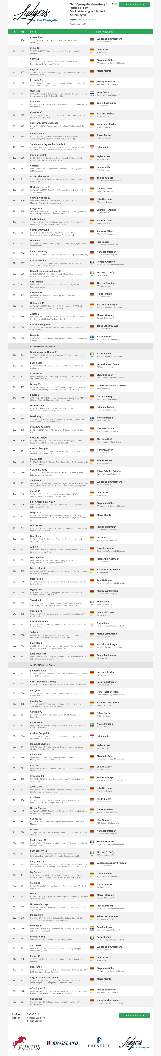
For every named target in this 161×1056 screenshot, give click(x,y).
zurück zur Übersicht (134, 4)
